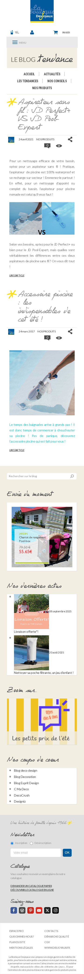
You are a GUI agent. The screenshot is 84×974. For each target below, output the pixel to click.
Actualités (52, 74)
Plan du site (17, 942)
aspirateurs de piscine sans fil (29, 261)
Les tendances (27, 81)
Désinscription (43, 843)
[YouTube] (39, 910)
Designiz (19, 801)
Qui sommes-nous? (21, 936)
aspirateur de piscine (25, 172)
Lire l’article (16, 275)
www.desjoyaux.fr (57, 947)
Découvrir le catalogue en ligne (32, 889)
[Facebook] (13, 910)
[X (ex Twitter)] (47, 910)
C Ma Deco (21, 789)
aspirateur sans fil (45, 166)
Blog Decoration (25, 777)
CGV (47, 942)
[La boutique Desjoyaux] (42, 58)
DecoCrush (22, 795)
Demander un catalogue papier (31, 885)
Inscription (21, 843)
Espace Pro (16, 930)
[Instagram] (55, 910)
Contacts (51, 930)
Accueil (29, 74)
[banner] (42, 11)
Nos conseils (57, 81)
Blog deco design (25, 770)
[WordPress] (22, 910)
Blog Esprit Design (26, 783)
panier (66, 32)
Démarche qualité (56, 936)
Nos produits (42, 88)
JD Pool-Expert (38, 250)
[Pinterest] (30, 910)
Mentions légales (21, 947)
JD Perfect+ (62, 244)
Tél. (17, 32)
